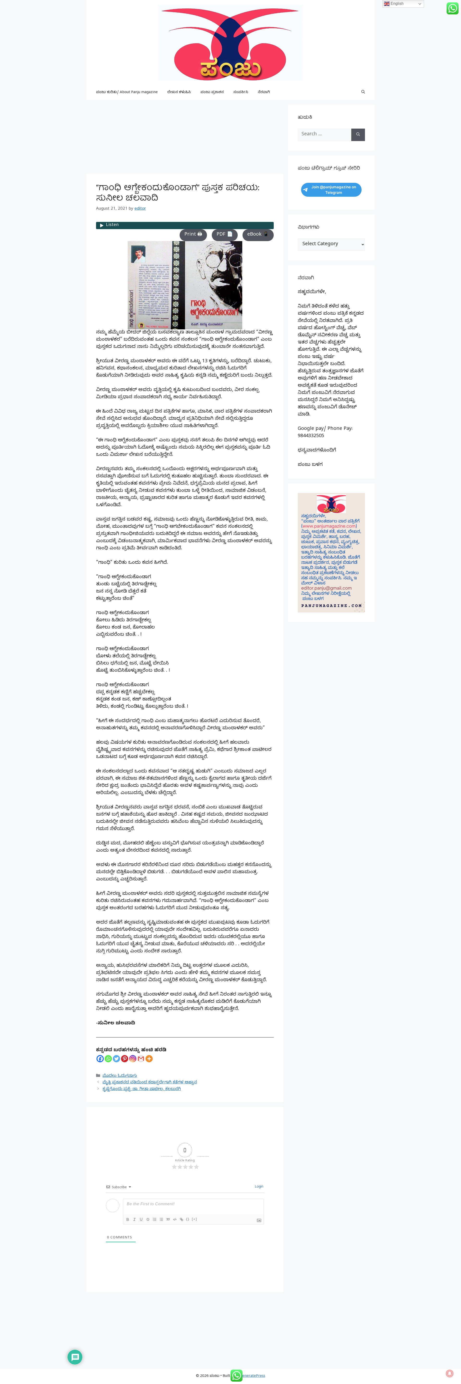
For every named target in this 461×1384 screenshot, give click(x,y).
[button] (363, 92)
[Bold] (127, 1219)
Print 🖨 (193, 235)
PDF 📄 (225, 235)
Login (258, 1187)
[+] (194, 1219)
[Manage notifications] (450, 1373)
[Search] (358, 135)
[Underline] (141, 1219)
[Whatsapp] (108, 1058)
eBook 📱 (258, 235)
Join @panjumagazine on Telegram (333, 190)
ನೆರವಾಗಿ (264, 92)
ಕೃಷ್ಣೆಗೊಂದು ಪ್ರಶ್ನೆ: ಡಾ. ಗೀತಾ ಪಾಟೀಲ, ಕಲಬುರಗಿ (142, 1089)
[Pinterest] (124, 1058)
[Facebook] (100, 1058)
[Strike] (148, 1219)
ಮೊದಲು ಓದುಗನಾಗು (120, 1076)
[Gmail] (141, 1058)
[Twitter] (116, 1058)
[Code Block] (174, 1219)
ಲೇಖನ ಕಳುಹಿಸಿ (179, 92)
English (397, 3)
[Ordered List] (154, 1219)
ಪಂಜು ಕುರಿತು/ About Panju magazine (127, 92)
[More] (149, 1058)
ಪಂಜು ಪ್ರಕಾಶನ (212, 92)
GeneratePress (252, 1376)
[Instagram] (132, 1058)
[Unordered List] (161, 1219)
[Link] (181, 1219)
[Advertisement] (184, 138)
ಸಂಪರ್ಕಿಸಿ (240, 92)
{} (187, 1219)
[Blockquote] (168, 1219)
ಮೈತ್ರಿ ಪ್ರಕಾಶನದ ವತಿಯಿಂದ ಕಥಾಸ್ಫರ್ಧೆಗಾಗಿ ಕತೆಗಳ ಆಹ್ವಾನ (150, 1083)
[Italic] (134, 1219)
